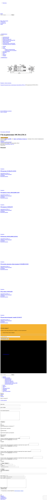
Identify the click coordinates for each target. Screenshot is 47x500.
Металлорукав (3, 434)
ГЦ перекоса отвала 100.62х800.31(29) (9, 192)
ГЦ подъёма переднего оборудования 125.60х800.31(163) (14, 264)
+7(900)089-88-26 (3, 34)
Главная (2, 84)
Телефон (2, 465)
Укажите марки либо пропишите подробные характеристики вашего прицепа (15, 451)
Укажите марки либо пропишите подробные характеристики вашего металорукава (16, 457)
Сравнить (5, 390)
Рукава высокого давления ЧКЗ (11, 382)
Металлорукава (8, 379)
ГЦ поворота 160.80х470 (6, 207)
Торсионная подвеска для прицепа (7, 432)
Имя (1, 464)
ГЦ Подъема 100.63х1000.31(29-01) (9, 236)
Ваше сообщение (3, 487)
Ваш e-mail (2, 478)
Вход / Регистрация (6, 391)
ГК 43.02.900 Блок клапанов (6, 110)
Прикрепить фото (3, 439)
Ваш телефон (3, 476)
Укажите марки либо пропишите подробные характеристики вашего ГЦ (14, 444)
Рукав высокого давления (5, 428)
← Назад (2, 463)
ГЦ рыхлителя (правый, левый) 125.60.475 (11, 317)
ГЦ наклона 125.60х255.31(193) (8, 171)
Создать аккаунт (3, 400)
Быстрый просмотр (4, 176)
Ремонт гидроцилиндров (10, 49)
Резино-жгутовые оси (9, 381)
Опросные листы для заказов (10, 50)
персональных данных (18, 490)
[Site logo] (7, 12)
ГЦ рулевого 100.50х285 (5, 131)
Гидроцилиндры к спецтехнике (10, 84)
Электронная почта (4, 466)
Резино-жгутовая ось (9, 380)
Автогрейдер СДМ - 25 (21, 84)
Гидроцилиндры (8, 378)
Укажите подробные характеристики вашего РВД (10, 438)
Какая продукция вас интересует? (7, 426)
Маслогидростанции (9, 384)
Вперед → (7, 463)
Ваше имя (2, 475)
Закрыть (2, 394)
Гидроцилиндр (3, 430)
